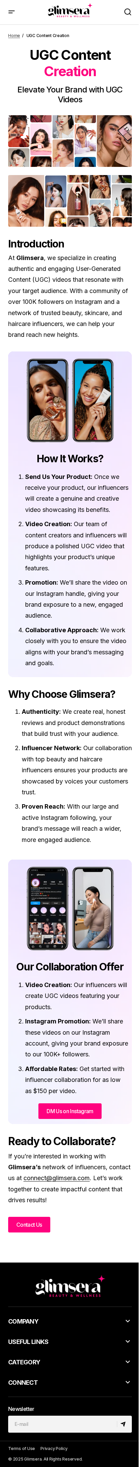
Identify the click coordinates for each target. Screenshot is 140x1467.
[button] (11, 12)
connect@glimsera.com (56, 1177)
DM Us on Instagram (70, 1111)
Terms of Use (21, 1448)
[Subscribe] (124, 1424)
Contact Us (29, 1224)
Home (14, 35)
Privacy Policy (54, 1448)
